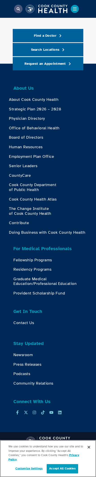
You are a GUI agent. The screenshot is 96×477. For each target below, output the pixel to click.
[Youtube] (51, 412)
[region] (48, 458)
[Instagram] (34, 412)
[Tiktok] (43, 412)
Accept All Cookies (62, 468)
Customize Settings (29, 468)
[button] (18, 9)
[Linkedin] (60, 412)
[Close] (89, 447)
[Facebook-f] (17, 412)
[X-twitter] (26, 412)
